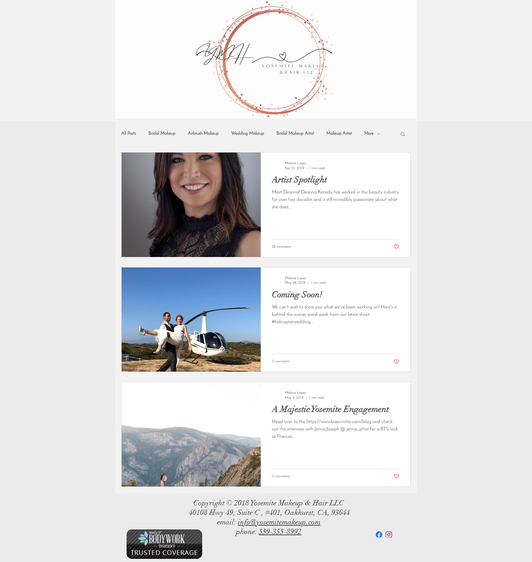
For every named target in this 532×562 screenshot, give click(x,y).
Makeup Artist (339, 133)
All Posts (128, 133)
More (369, 133)
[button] (403, 134)
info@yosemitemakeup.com (279, 522)
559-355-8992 (280, 531)
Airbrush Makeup (203, 133)
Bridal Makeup (161, 133)
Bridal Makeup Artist (295, 133)
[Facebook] (379, 534)
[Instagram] (389, 534)
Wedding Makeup (247, 133)
